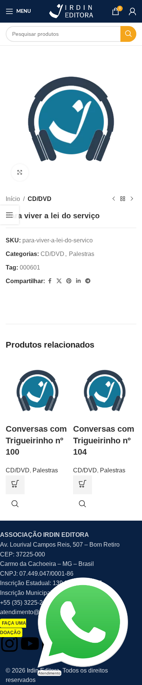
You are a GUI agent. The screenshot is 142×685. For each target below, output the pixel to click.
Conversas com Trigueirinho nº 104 (103, 440)
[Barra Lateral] (9, 214)
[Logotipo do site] (71, 11)
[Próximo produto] (131, 199)
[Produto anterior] (113, 199)
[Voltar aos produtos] (122, 199)
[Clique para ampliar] (19, 172)
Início (13, 199)
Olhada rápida (15, 503)
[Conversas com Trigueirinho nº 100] (37, 390)
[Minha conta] (132, 11)
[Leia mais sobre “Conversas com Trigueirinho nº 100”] (15, 484)
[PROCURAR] (128, 34)
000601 (30, 267)
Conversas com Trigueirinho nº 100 (36, 440)
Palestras (81, 254)
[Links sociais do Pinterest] (69, 281)
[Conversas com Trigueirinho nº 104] (105, 390)
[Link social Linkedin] (78, 281)
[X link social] (59, 281)
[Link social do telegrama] (88, 281)
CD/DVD (39, 199)
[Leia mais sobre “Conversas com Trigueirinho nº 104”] (82, 484)
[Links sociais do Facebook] (49, 281)
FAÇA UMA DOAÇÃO (13, 628)
